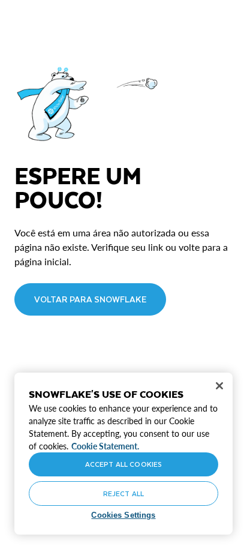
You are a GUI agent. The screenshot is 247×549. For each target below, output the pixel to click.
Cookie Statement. (105, 446)
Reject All (123, 493)
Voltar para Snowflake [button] (90, 299)
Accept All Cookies (123, 464)
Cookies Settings (123, 515)
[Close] (219, 386)
